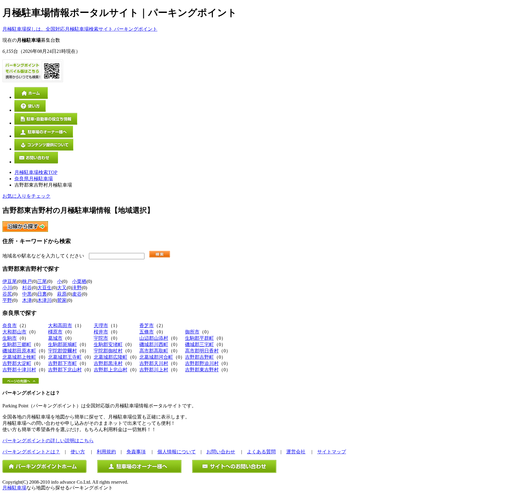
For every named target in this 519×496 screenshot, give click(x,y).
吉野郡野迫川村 (202, 363)
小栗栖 (79, 281)
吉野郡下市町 (62, 363)
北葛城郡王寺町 (65, 357)
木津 (27, 300)
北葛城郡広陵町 (110, 357)
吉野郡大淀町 (16, 363)
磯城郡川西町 (153, 344)
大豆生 (44, 287)
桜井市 (101, 331)
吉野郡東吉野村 (202, 369)
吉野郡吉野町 (199, 357)
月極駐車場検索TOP (35, 172)
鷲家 (62, 300)
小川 (7, 287)
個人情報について (176, 451)
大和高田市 (60, 325)
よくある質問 (261, 451)
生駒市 (9, 338)
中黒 (27, 294)
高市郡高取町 (153, 350)
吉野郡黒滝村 (108, 363)
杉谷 (27, 287)
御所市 (192, 331)
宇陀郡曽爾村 (62, 350)
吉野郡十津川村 (19, 369)
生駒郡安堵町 (108, 344)
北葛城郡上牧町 (19, 357)
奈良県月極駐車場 (33, 178)
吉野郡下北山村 (65, 369)
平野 (7, 300)
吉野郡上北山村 (110, 369)
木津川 (44, 300)
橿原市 (55, 331)
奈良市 (9, 325)
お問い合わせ (220, 451)
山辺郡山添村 (153, 338)
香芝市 (146, 325)
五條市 (146, 331)
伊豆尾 (9, 281)
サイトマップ (331, 451)
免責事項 (136, 451)
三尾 (42, 281)
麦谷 (77, 294)
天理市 (101, 325)
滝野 (77, 287)
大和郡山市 (14, 331)
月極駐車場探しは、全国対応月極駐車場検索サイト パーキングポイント (79, 29)
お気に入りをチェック (26, 196)
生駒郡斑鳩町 (62, 344)
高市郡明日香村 (202, 350)
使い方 (78, 451)
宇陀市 (101, 338)
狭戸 (27, 281)
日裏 (42, 294)
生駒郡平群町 (199, 338)
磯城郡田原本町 (19, 350)
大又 (62, 287)
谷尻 (7, 294)
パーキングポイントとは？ (31, 451)
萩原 (62, 294)
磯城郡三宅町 (199, 344)
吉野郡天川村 (153, 363)
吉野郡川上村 (153, 369)
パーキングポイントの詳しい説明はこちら (48, 440)
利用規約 (106, 451)
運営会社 (295, 451)
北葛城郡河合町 (156, 357)
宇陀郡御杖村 (108, 350)
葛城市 (55, 338)
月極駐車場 (14, 487)
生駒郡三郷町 (16, 344)
